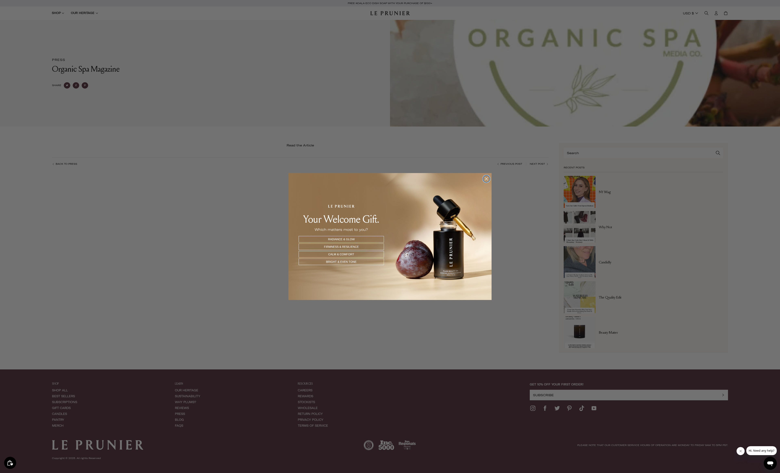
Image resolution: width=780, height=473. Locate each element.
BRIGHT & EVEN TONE (341, 261)
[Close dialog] (486, 178)
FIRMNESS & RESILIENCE (341, 246)
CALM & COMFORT (341, 254)
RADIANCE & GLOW (341, 239)
